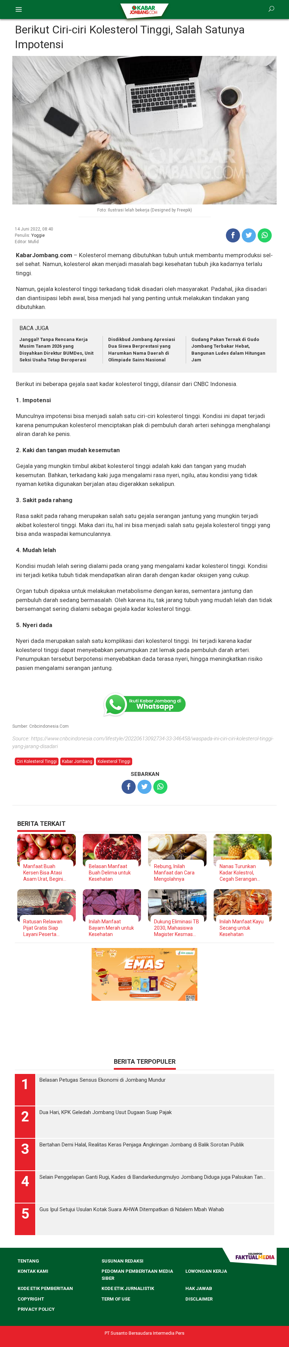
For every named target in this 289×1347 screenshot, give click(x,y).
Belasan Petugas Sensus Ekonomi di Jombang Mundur (102, 1080)
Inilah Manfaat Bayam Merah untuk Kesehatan (111, 928)
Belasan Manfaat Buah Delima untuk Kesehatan (110, 873)
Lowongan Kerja (206, 1271)
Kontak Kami (33, 1271)
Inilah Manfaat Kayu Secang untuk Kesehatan (242, 928)
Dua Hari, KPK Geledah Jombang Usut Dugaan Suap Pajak (105, 1112)
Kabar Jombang (77, 761)
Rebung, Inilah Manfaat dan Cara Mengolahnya (174, 873)
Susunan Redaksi (122, 1261)
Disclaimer (199, 1299)
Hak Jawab (198, 1288)
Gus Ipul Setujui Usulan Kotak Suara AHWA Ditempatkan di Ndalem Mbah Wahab (131, 1209)
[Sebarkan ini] (233, 235)
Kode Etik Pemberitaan (45, 1288)
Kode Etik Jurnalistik (128, 1288)
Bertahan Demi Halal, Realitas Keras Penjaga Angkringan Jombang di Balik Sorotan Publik (141, 1145)
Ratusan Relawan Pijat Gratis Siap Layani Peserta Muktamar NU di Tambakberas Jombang (42, 928)
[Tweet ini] (249, 235)
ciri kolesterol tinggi (37, 761)
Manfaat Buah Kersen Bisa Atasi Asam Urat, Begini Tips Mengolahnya (43, 873)
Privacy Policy (36, 1309)
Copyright (31, 1299)
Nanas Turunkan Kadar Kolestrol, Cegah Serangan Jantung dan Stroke (242, 873)
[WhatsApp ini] (265, 235)
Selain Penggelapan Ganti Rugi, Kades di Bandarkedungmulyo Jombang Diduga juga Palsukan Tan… (152, 1177)
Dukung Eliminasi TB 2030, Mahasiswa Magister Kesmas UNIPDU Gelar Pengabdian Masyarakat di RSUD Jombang (176, 928)
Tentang (28, 1261)
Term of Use (116, 1299)
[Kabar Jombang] (144, 9)
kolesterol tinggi (114, 761)
